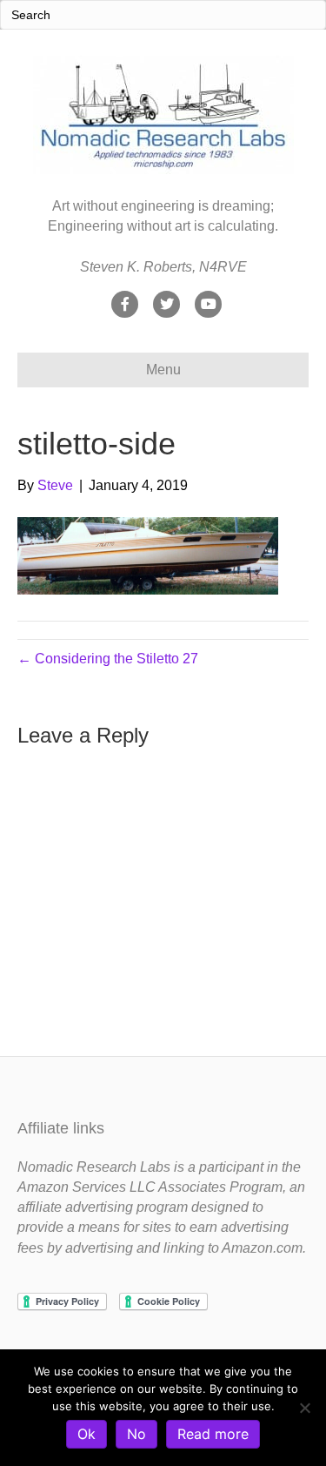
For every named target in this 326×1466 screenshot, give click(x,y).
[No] (304, 1407)
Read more (213, 1433)
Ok (86, 1433)
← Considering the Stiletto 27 (107, 658)
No (136, 1433)
